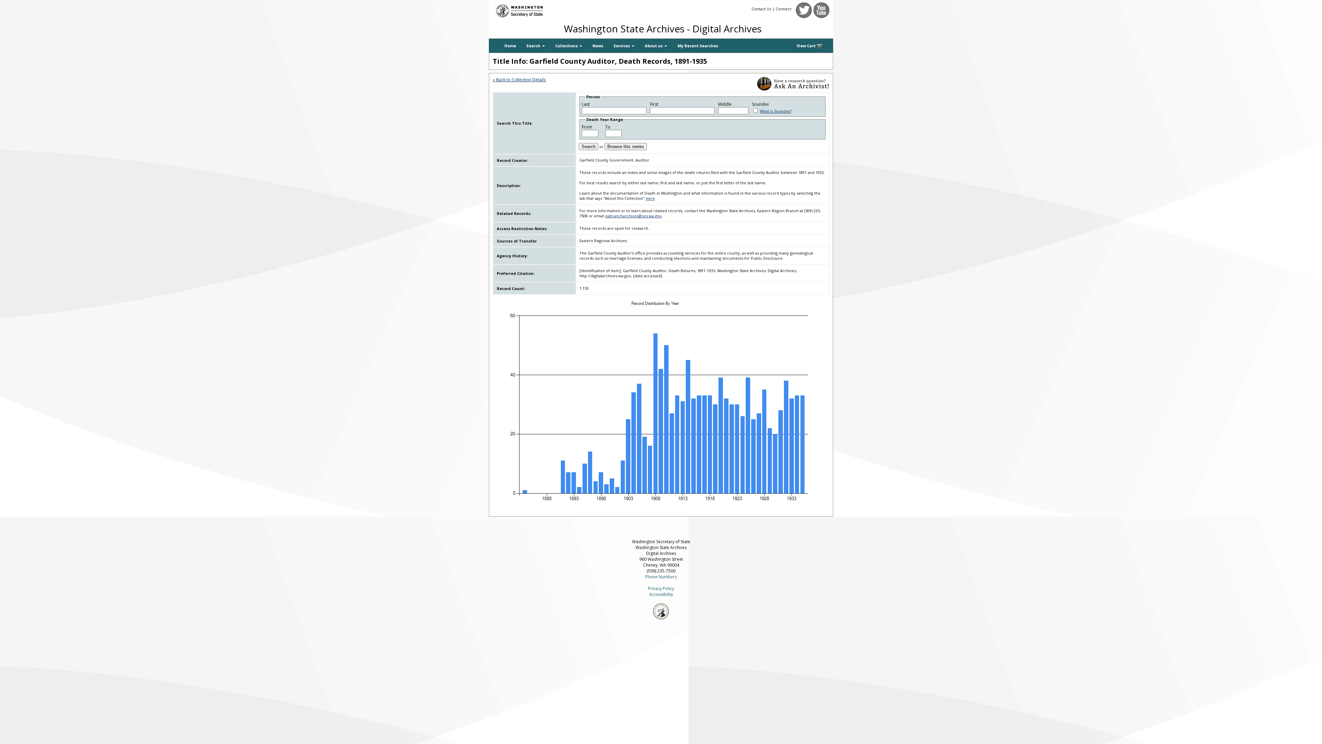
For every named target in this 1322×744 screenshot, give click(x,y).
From (587, 127)
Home (510, 45)
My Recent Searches (698, 45)
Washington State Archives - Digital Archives (663, 28)
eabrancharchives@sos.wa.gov (633, 215)
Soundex (760, 104)
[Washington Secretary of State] (554, 9)
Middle (725, 104)
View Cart (807, 45)
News (597, 45)
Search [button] (534, 45)
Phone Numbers (661, 577)
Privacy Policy (661, 588)
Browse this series (625, 146)
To (607, 127)
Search (588, 146)
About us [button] (654, 45)
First (654, 104)
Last (586, 104)
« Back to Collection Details (519, 80)
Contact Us (761, 8)
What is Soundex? (775, 111)
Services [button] (622, 45)
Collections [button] (567, 45)
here (650, 198)
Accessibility (661, 594)
